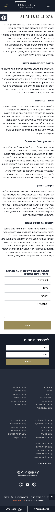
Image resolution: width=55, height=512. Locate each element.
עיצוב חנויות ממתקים (43, 423)
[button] (3, 17)
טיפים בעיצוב (46, 401)
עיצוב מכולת (47, 430)
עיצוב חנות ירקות (19, 387)
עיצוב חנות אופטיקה (44, 443)
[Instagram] (21, 484)
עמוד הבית (47, 387)
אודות (49, 390)
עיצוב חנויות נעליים (44, 446)
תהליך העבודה (46, 397)
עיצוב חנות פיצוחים (44, 437)
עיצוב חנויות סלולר (18, 430)
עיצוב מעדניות (20, 397)
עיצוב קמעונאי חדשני (43, 404)
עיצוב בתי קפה (20, 437)
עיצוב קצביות (20, 404)
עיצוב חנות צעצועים (44, 450)
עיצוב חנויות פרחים (18, 423)
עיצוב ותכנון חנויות (44, 407)
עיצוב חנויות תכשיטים (17, 433)
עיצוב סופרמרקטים (18, 401)
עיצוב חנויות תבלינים (43, 420)
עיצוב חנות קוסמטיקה (43, 457)
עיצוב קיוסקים (46, 427)
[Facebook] (33, 484)
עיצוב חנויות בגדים (18, 420)
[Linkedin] (27, 484)
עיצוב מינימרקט (19, 394)
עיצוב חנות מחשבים (44, 453)
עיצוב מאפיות (20, 390)
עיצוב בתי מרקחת (18, 427)
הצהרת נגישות (18, 500)
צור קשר (48, 394)
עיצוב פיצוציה (46, 433)
